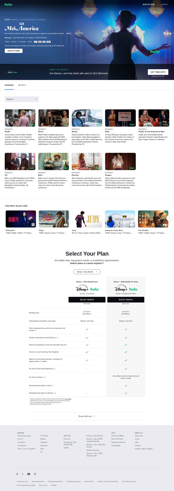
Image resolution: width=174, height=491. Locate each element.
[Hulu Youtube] (30, 474)
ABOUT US (139, 433)
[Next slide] (169, 218)
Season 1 (10, 99)
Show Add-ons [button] (85, 416)
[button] (9, 84)
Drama (13, 42)
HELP (113, 433)
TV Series (22, 42)
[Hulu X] (24, 474)
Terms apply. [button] (67, 399)
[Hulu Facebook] (19, 474)
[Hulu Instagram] (35, 474)
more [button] (69, 33)
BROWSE (21, 433)
